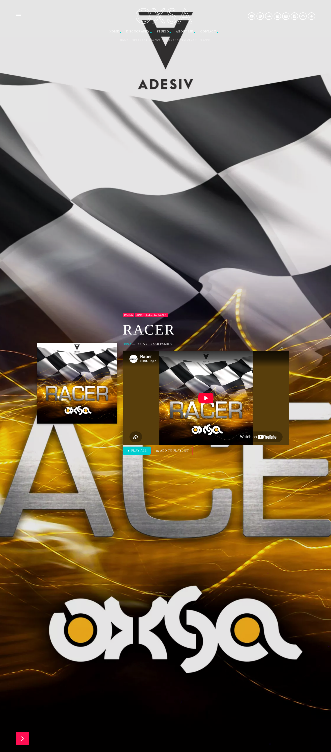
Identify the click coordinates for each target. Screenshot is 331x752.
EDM (167, 40)
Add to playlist (172, 451)
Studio (163, 31)
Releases (139, 40)
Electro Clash (185, 40)
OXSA (127, 344)
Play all (136, 451)
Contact (208, 31)
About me (184, 31)
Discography (138, 31)
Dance (156, 40)
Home (114, 31)
